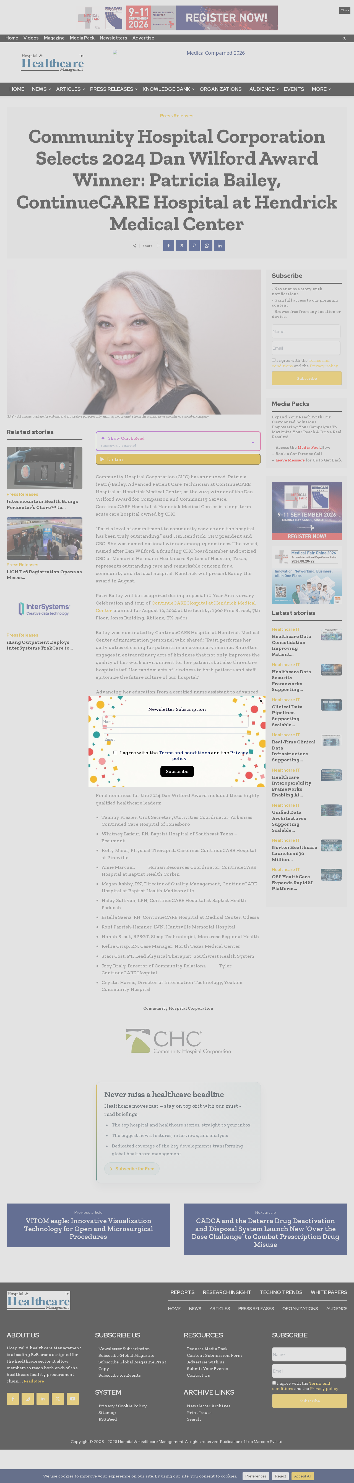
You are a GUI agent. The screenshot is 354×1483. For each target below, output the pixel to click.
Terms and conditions (184, 753)
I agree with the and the (183, 755)
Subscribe (177, 771)
